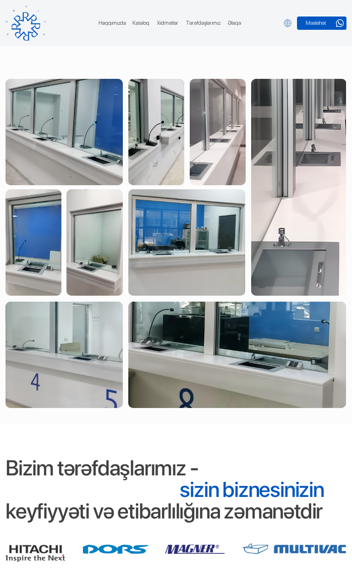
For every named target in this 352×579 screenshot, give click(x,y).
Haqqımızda (112, 23)
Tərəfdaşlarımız (203, 23)
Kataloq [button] (140, 23)
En (255, 23)
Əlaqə (234, 23)
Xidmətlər (167, 23)
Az (266, 23)
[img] (26, 23)
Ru (277, 23)
